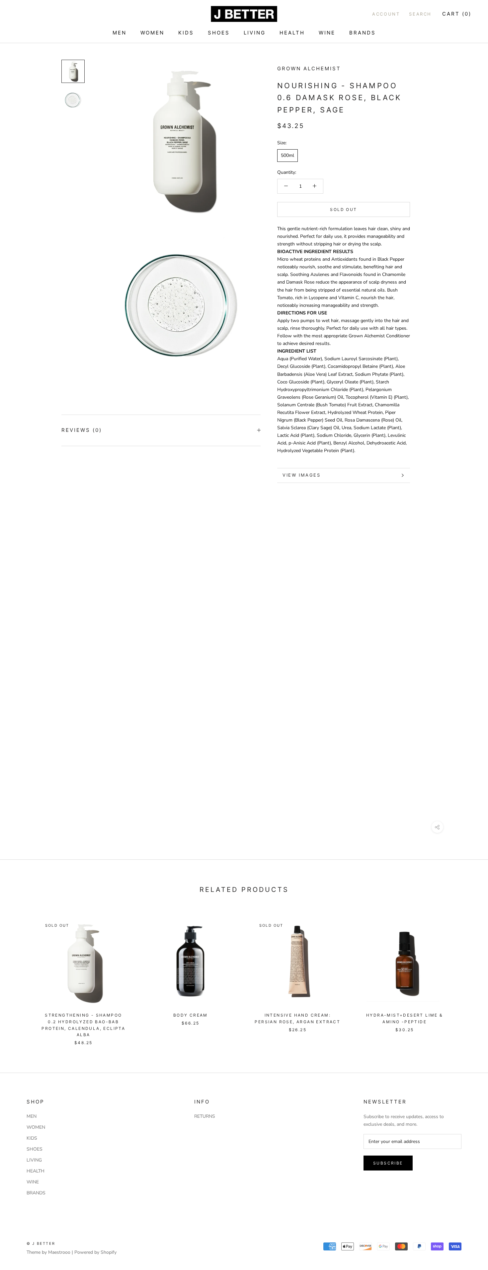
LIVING (255, 33)
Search (420, 14)
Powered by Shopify (95, 1252)
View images (302, 475)
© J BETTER (41, 1243)
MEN (119, 33)
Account (386, 14)
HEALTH (292, 33)
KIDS (186, 33)
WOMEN (152, 33)
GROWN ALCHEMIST (309, 68)
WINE (327, 33)
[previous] (20, 974)
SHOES (219, 33)
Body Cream (190, 1015)
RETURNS (204, 1116)
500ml (287, 155)
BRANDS (362, 33)
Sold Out (343, 209)
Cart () (456, 14)
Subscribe (388, 1163)
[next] (467, 974)
